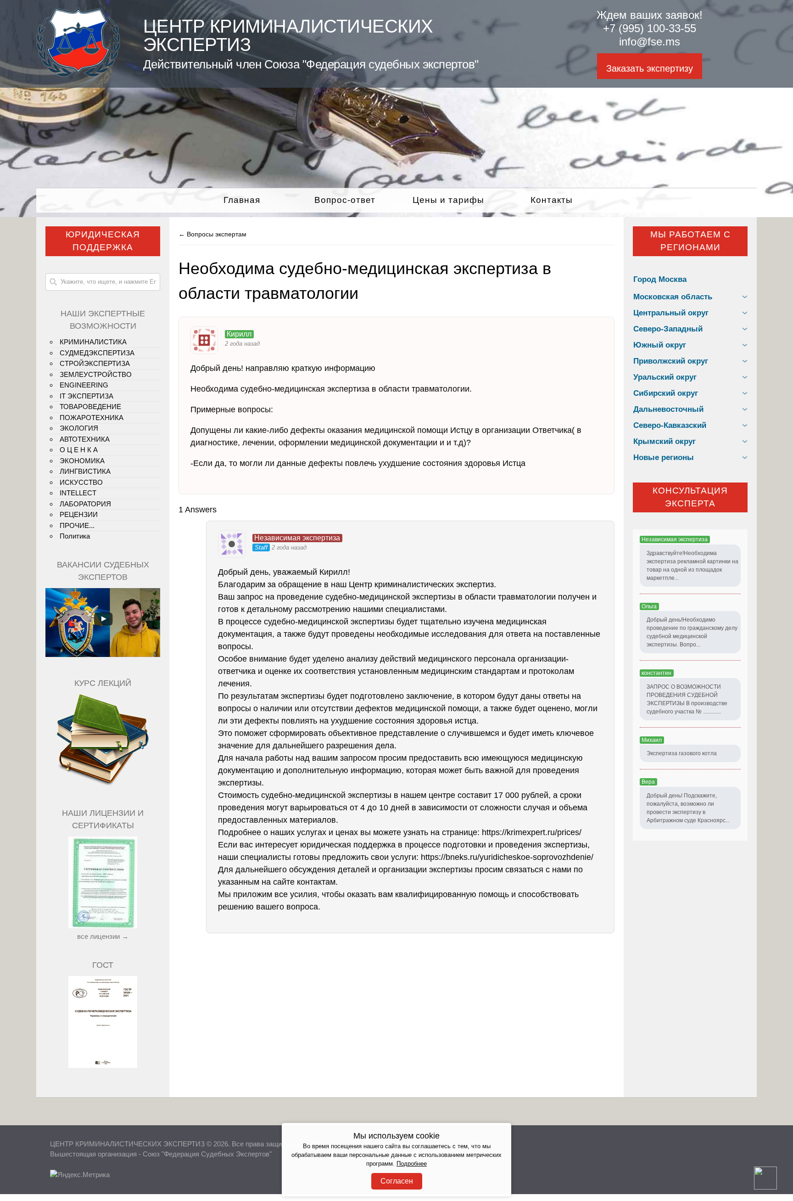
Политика (75, 536)
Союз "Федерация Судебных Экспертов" (207, 1154)
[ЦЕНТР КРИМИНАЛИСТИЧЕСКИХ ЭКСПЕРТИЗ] (78, 74)
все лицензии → (102, 936)
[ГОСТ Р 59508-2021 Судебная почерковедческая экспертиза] (102, 1065)
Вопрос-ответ (344, 200)
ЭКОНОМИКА (82, 461)
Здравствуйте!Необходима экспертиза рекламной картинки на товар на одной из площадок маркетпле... (692, 565)
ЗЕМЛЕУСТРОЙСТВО (96, 374)
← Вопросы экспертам (212, 234)
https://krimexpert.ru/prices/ (531, 832)
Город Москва (660, 279)
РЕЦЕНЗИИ (79, 514)
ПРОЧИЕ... (77, 525)
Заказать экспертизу (649, 68)
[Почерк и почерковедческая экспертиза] (103, 784)
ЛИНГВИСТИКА (85, 471)
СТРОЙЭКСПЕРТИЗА (95, 363)
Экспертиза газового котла (682, 753)
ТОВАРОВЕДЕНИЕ (90, 406)
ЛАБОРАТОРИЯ (85, 504)
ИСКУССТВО (81, 482)
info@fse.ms (649, 41)
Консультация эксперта (690, 497)
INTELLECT (78, 493)
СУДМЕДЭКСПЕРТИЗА (97, 353)
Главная (241, 200)
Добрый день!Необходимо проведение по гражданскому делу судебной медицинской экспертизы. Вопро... (692, 632)
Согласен (396, 1181)
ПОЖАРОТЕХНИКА (91, 417)
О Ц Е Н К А (79, 450)
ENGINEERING (84, 385)
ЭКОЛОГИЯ (79, 428)
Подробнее (411, 1164)
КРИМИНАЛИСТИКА (93, 342)
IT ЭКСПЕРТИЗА (86, 396)
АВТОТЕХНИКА (85, 439)
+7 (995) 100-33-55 (649, 28)
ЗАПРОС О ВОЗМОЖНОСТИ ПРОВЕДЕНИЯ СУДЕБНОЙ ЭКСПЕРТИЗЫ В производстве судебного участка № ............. (687, 699)
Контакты (552, 200)
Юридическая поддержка (103, 241)
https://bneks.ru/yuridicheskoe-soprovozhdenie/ (507, 857)
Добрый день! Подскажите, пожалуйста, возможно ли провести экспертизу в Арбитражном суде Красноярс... (688, 808)
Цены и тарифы (448, 200)
